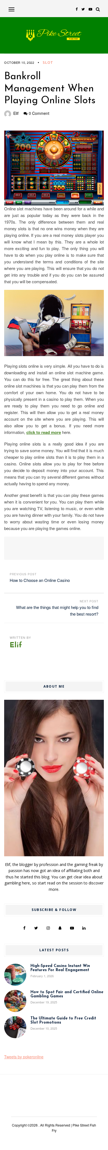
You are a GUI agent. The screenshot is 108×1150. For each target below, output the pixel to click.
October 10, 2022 (19, 62)
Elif (16, 113)
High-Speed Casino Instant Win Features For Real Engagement (60, 968)
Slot (48, 62)
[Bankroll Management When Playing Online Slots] (54, 168)
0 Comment (39, 113)
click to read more (43, 432)
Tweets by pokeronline (23, 1056)
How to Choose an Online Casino (40, 580)
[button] (11, 9)
